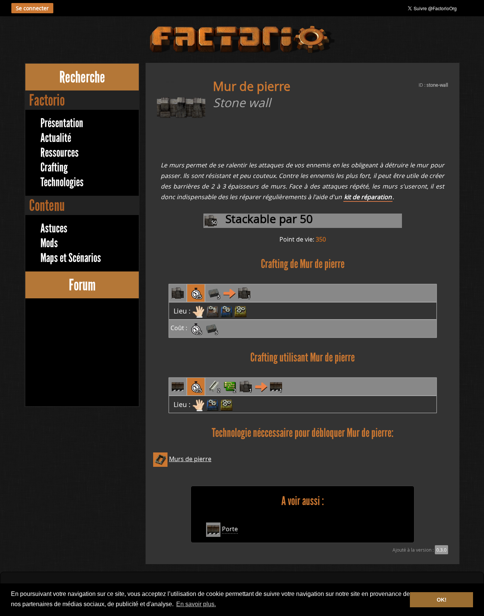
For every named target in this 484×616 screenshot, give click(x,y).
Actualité (55, 138)
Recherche (82, 77)
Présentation (61, 123)
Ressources (59, 152)
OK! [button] (442, 600)
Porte (230, 529)
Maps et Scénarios (70, 258)
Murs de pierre (190, 459)
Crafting (54, 167)
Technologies (62, 182)
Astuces (53, 228)
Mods (49, 243)
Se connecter (32, 8)
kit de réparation (368, 197)
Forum (82, 285)
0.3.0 (441, 550)
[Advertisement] (82, 353)
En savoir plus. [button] (196, 604)
